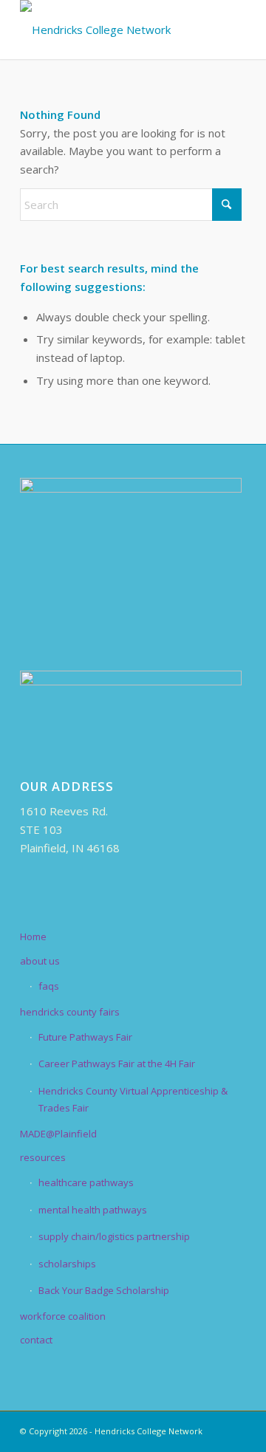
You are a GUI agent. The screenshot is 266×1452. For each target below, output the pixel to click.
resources (43, 1157)
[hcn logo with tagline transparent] (110, 29)
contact (36, 1339)
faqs (48, 986)
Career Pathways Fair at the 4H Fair (116, 1063)
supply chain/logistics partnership (114, 1236)
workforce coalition (63, 1316)
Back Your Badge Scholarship (103, 1290)
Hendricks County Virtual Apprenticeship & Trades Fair (133, 1099)
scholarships (67, 1263)
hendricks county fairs (70, 1011)
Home (33, 936)
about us (40, 961)
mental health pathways (92, 1209)
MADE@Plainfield (58, 1133)
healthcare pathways (86, 1182)
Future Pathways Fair (85, 1037)
